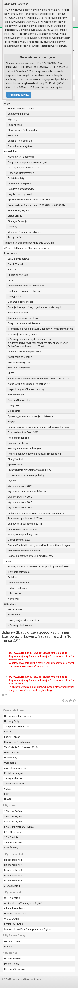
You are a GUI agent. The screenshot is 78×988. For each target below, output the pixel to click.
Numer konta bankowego (17, 716)
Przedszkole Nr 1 (13, 859)
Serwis (7, 561)
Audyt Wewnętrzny (17, 264)
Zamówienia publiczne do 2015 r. (25, 523)
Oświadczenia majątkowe (21, 146)
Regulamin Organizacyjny (21, 189)
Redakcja (13, 577)
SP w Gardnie (11, 837)
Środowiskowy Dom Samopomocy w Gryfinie (28, 929)
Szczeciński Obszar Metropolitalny (26, 475)
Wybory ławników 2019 (20, 496)
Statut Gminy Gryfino (18, 210)
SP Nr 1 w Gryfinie (13, 811)
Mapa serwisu (15, 609)
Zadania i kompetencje (20, 140)
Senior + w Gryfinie (13, 924)
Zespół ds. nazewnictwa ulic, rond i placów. (31, 556)
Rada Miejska (15, 124)
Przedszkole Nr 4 (13, 875)
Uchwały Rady (11, 721)
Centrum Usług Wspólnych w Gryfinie (23, 903)
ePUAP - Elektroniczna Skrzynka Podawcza (26, 248)
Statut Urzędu (15, 215)
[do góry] (66, 701)
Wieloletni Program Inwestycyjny (24, 232)
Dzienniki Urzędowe (14, 969)
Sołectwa (13, 135)
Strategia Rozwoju (17, 221)
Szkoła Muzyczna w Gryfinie (19, 827)
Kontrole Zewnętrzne (19, 367)
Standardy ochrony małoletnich (24, 550)
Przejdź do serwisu (19, 94)
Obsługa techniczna (18, 582)
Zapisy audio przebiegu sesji (23, 529)
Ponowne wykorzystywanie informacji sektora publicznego (38, 427)
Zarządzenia (14, 237)
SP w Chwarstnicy (13, 832)
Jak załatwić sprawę (18, 258)
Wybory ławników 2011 (20, 507)
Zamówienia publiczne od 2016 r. (25, 518)
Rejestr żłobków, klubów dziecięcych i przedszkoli (34, 453)
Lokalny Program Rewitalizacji (23, 167)
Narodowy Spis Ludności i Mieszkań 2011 (30, 384)
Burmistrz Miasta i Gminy (21, 108)
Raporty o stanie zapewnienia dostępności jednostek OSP (38, 566)
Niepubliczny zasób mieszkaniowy (26, 389)
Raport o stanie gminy (19, 183)
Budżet (12, 269)
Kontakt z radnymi (13, 773)
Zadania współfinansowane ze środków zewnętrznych (36, 513)
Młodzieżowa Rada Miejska (22, 130)
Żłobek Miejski (12, 886)
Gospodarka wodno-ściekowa (24, 323)
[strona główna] (70, 701)
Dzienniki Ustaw (12, 958)
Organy (8, 103)
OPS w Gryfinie (11, 918)
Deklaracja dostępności (20, 301)
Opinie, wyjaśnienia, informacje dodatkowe (30, 416)
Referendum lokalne (18, 437)
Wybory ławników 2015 (20, 502)
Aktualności (14, 614)
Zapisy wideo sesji (14, 783)
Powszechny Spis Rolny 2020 (23, 432)
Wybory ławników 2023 (20, 486)
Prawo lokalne (11, 151)
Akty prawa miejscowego (21, 156)
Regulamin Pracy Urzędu (20, 194)
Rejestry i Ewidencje (18, 443)
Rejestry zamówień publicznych (24, 448)
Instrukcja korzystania (19, 572)
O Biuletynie (10, 604)
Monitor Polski (11, 963)
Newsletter (13, 598)
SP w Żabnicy (11, 847)
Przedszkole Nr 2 (13, 865)
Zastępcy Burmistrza (18, 113)
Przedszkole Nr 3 (13, 870)
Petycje (11, 421)
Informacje (10, 253)
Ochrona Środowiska (19, 400)
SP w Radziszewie (13, 842)
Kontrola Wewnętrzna (19, 362)
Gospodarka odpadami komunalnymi (27, 162)
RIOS (6, 794)
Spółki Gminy (15, 464)
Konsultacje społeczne (20, 357)
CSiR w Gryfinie (12, 898)
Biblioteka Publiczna (14, 908)
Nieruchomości (16, 394)
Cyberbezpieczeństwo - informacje (26, 285)
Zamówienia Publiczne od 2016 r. (21, 747)
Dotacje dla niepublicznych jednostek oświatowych (35, 307)
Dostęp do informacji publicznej (25, 291)
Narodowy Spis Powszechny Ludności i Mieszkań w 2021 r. (38, 378)
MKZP (11, 373)
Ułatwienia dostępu (18, 588)
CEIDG (11, 280)
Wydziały (12, 119)
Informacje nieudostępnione (22, 334)
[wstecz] (63, 701)
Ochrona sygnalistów (19, 539)
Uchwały (12, 226)
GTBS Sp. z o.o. (12, 941)
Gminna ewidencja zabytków (23, 318)
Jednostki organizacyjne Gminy (24, 351)
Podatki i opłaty (16, 178)
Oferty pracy (14, 405)
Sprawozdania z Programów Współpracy (29, 470)
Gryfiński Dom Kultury (15, 913)
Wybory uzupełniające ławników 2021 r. (28, 491)
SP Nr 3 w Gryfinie (13, 821)
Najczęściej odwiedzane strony (24, 620)
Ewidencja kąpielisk (18, 312)
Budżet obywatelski (18, 275)
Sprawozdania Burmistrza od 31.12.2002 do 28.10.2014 (36, 205)
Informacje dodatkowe (20, 625)
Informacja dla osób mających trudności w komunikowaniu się (40, 328)
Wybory (12, 480)
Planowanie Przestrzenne (21, 173)
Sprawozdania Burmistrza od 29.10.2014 (29, 199)
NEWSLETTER (11, 799)
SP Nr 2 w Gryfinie (13, 816)
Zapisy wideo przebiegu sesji (23, 534)
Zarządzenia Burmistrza (16, 726)
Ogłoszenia (14, 410)
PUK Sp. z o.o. (11, 946)
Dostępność (14, 296)
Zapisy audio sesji (13, 778)
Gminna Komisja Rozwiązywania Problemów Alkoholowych (39, 545)
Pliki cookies (14, 593)
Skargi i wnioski (16, 459)
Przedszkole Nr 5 (13, 880)
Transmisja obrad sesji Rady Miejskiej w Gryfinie (29, 242)
